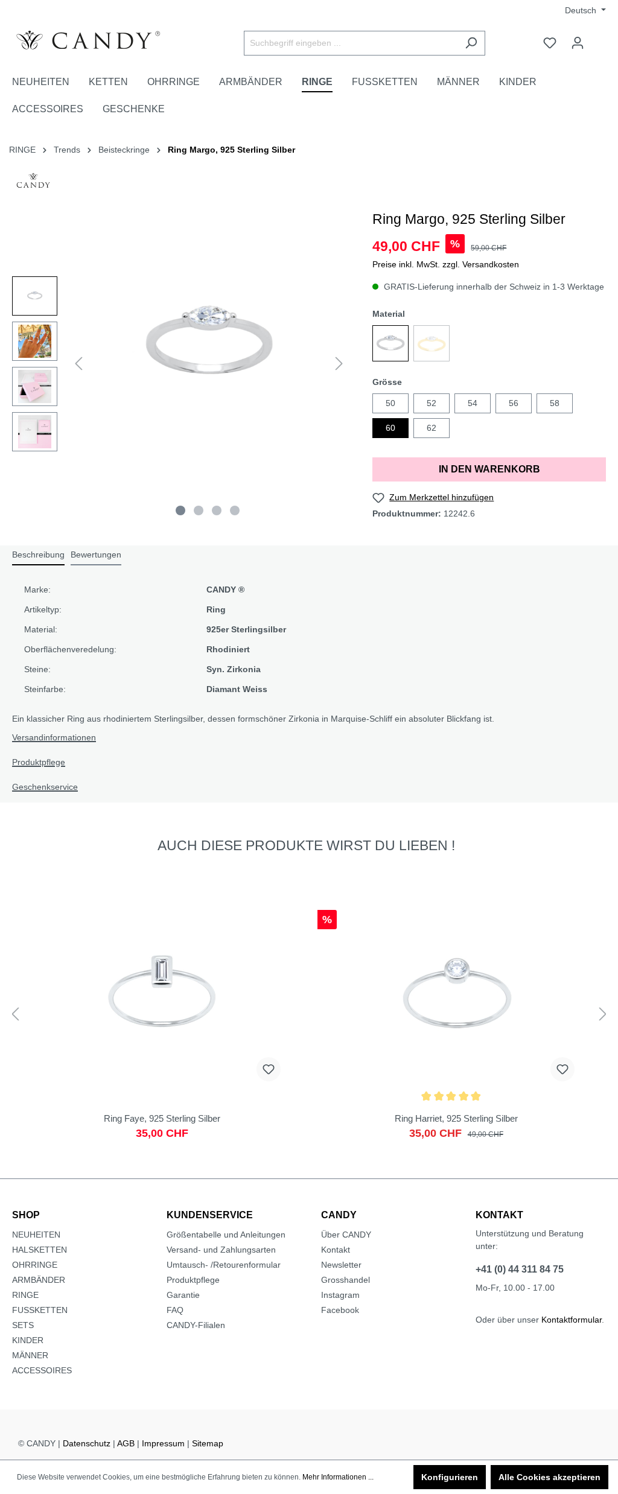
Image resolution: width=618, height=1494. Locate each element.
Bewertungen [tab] (96, 554)
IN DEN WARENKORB (489, 469)
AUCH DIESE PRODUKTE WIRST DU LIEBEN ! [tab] (306, 845)
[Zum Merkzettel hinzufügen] (268, 1069)
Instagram (340, 1295)
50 (390, 403)
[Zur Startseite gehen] (102, 40)
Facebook (340, 1310)
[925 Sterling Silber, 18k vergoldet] (431, 343)
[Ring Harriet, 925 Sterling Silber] (456, 1030)
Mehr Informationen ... (338, 1477)
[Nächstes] (339, 363)
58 (554, 403)
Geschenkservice (45, 787)
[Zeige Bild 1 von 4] (180, 510)
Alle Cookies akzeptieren (549, 1477)
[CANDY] (33, 184)
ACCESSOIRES (42, 1370)
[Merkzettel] (550, 42)
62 (431, 428)
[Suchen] (471, 43)
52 (431, 403)
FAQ (175, 1310)
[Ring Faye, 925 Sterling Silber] (162, 1030)
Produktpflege (38, 762)
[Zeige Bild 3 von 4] (216, 510)
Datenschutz (86, 1443)
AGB (126, 1443)
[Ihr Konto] (577, 42)
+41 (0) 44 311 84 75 (520, 1269)
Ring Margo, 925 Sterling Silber (231, 149)
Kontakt (335, 1249)
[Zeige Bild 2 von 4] (198, 510)
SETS (23, 1325)
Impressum (163, 1443)
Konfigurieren (449, 1477)
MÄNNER (30, 1355)
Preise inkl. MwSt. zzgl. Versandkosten (445, 264)
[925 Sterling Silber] (390, 343)
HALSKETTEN (39, 1249)
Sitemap (207, 1443)
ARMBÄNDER (38, 1280)
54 (472, 403)
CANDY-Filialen (196, 1325)
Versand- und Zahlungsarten (221, 1249)
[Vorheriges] (78, 363)
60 (390, 428)
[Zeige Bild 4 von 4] (235, 510)
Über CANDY (346, 1234)
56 (513, 403)
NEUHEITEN (36, 1234)
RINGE (25, 1295)
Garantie (183, 1295)
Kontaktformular (571, 1319)
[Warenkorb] (598, 38)
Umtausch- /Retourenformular (224, 1265)
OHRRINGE (34, 1265)
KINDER (27, 1340)
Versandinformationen (54, 737)
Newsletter (341, 1265)
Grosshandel (345, 1280)
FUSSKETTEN (40, 1310)
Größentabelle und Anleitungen (226, 1234)
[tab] (38, 555)
